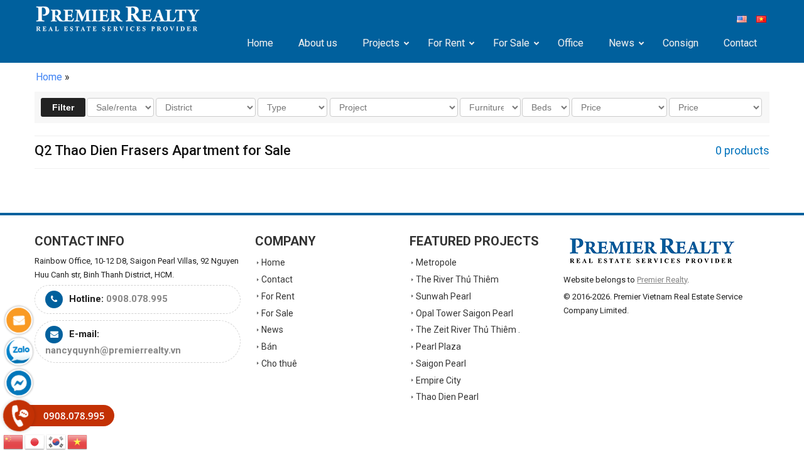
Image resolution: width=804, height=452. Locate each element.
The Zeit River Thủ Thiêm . (468, 330)
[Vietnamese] (78, 441)
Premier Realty (118, 18)
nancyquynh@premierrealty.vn (113, 350)
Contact (277, 279)
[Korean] (56, 441)
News (272, 330)
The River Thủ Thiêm (457, 279)
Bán (269, 347)
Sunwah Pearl (443, 296)
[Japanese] (35, 441)
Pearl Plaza (438, 347)
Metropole (436, 262)
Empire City (438, 380)
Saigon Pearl (441, 363)
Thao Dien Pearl (447, 397)
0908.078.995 (137, 298)
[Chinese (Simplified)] (13, 441)
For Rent (278, 296)
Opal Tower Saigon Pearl (464, 313)
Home (49, 77)
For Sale (277, 313)
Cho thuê (279, 363)
